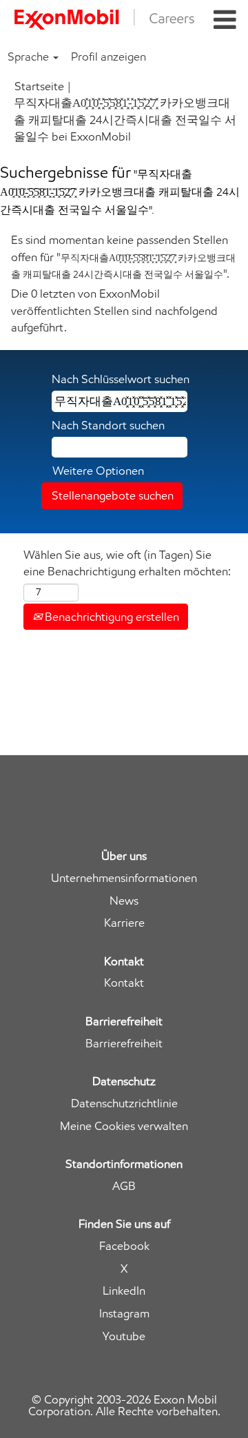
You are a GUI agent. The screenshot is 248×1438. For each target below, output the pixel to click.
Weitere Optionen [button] (98, 470)
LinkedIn (124, 1290)
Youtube (124, 1336)
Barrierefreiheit (124, 1043)
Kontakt (124, 982)
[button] (225, 20)
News (124, 900)
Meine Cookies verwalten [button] (124, 1126)
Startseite (39, 86)
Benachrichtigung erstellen (110, 617)
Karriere (124, 922)
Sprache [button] (30, 56)
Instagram (124, 1313)
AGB (124, 1186)
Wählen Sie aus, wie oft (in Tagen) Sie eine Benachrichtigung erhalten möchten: (127, 563)
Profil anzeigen (108, 56)
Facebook (124, 1246)
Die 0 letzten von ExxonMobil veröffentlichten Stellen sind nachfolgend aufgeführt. (114, 310)
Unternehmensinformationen (124, 878)
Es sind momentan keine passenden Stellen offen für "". (123, 256)
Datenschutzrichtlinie (124, 1103)
